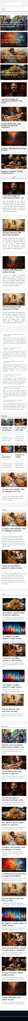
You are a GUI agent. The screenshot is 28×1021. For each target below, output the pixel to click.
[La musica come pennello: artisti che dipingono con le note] (14, 479)
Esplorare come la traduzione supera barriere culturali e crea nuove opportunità (12, 24)
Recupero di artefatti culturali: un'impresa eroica (12, 172)
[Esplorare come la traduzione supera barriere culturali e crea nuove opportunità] (7, 422)
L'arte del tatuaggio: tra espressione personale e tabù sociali (11, 101)
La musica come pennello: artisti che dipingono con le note (12, 348)
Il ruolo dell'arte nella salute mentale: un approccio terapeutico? (11, 125)
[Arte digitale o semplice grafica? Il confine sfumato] (14, 628)
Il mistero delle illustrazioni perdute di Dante (13, 149)
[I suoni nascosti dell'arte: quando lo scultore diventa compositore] (14, 556)
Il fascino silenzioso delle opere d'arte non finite (12, 234)
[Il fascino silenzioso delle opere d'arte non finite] (14, 225)
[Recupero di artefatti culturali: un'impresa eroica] (14, 161)
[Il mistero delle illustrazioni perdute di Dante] (14, 138)
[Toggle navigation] (3, 9)
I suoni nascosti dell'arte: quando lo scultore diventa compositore (12, 568)
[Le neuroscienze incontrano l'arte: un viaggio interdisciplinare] (7, 449)
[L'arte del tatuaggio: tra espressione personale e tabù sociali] (14, 89)
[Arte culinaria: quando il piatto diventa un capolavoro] (14, 604)
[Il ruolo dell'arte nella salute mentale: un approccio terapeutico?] (14, 114)
